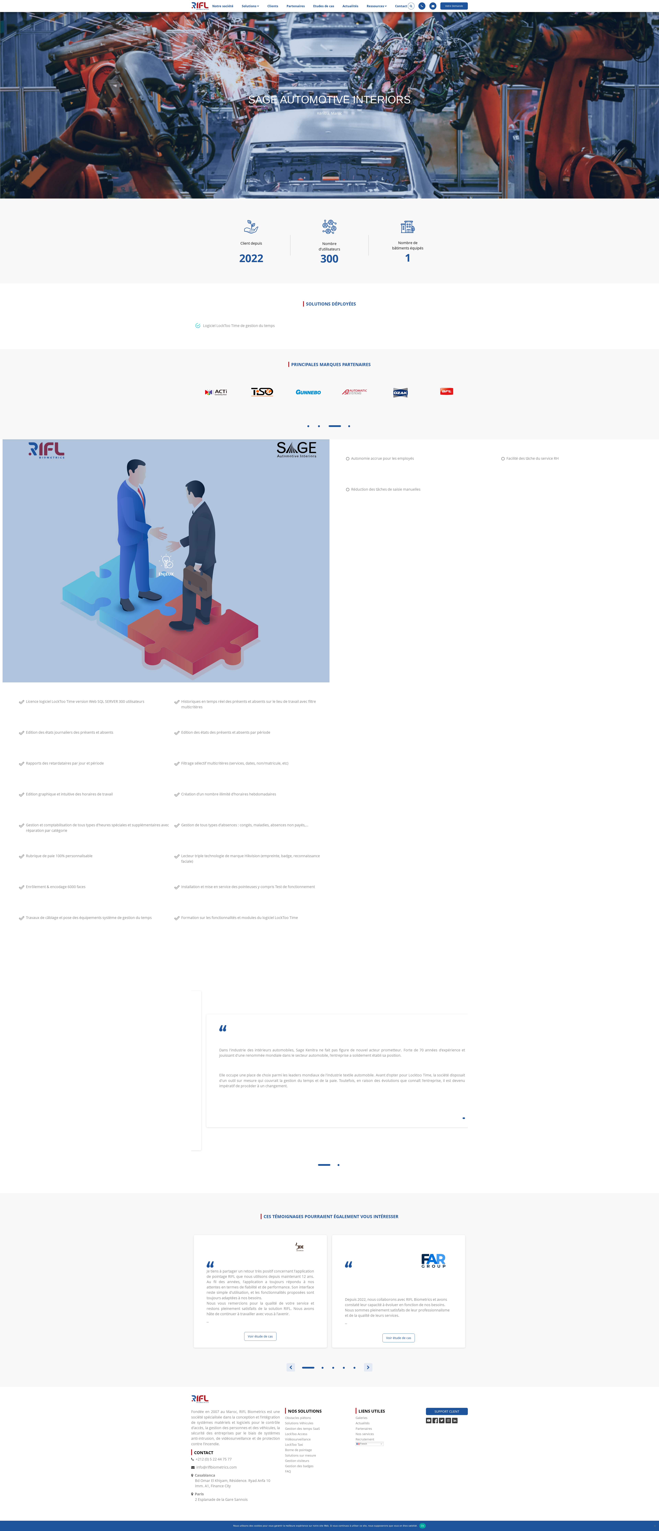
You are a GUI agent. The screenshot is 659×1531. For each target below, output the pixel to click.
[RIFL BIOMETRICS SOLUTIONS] (200, 6)
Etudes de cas (323, 6)
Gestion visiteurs (297, 1461)
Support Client (447, 1411)
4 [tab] (340, 426)
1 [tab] (308, 426)
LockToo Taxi (294, 1444)
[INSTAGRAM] (448, 1420)
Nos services (365, 1434)
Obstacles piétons (298, 1418)
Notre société (222, 6)
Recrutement (365, 1439)
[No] (654, 1526)
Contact (401, 6)
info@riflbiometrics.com (216, 1467)
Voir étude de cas (260, 1336)
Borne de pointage (298, 1450)
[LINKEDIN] (455, 1420)
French (363, 1443)
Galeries (361, 1418)
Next (368, 1367)
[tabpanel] (214, 401)
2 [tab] (319, 426)
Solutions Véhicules (299, 1423)
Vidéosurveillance (298, 1439)
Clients (272, 6)
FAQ (288, 1471)
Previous (291, 1367)
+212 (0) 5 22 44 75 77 (214, 1459)
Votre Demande (454, 6)
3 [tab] (330, 426)
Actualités (350, 6)
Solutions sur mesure (300, 1455)
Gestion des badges (299, 1466)
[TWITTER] (441, 1420)
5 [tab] (354, 1368)
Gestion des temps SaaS (302, 1429)
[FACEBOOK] (435, 1420)
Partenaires (296, 6)
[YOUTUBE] (428, 1420)
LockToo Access (296, 1434)
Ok (422, 1525)
